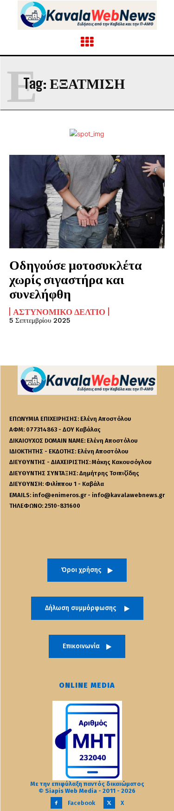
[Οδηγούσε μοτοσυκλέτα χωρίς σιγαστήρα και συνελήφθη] (87, 201)
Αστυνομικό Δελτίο (59, 311)
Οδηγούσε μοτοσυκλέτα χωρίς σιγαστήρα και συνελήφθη (75, 279)
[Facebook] (56, 803)
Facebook (81, 802)
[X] (109, 803)
